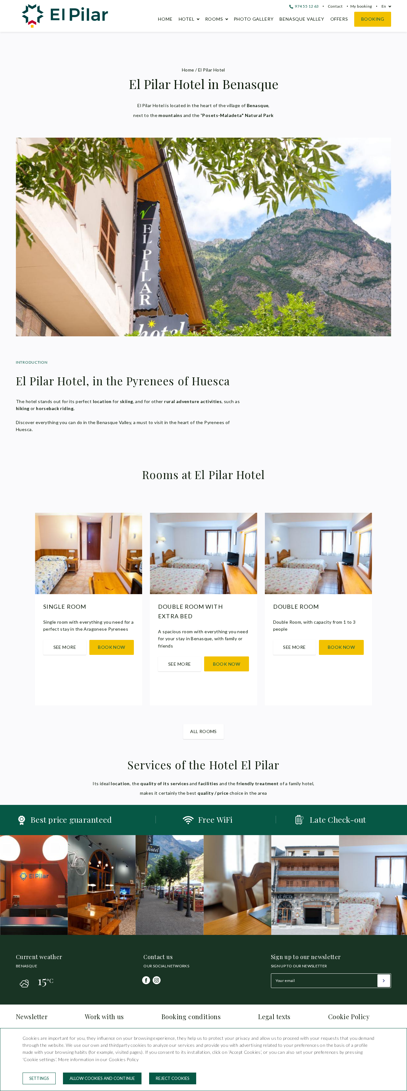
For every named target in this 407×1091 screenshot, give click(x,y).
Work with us (104, 1016)
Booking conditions (191, 1016)
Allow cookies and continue (102, 1078)
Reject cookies (173, 1078)
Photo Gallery (254, 19)
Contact (335, 6)
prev (30, 237)
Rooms (214, 19)
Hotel (187, 19)
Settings (39, 1078)
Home (165, 19)
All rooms (203, 731)
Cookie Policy (348, 1016)
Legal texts (274, 1016)
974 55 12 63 (306, 6)
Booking (372, 19)
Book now (111, 647)
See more (64, 647)
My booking (361, 6)
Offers (339, 19)
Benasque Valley (301, 19)
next (376, 237)
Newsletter (31, 1016)
